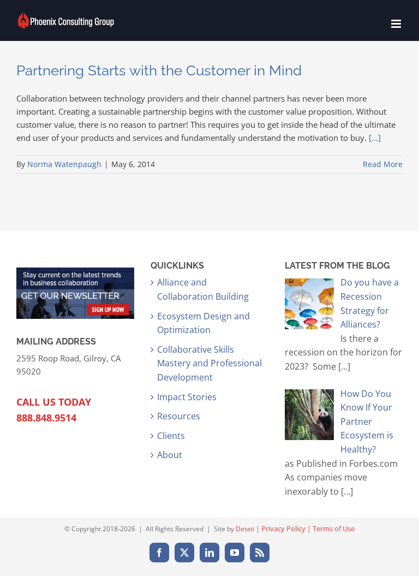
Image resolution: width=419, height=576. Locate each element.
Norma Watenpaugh (64, 164)
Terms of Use (334, 528)
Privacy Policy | (287, 528)
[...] (375, 137)
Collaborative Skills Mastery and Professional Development (209, 363)
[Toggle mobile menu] (397, 23)
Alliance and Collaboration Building (203, 289)
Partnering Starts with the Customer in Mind (159, 70)
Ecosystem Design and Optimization (203, 323)
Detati (245, 528)
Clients (171, 436)
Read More (383, 164)
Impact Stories (187, 397)
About (169, 455)
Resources (178, 416)
